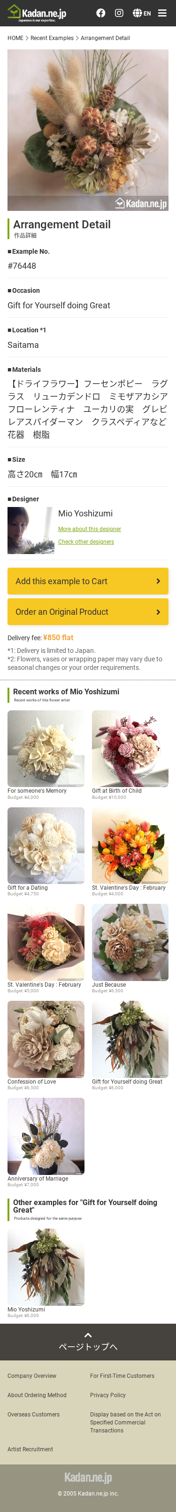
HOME (15, 37)
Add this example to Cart (61, 581)
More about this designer (89, 528)
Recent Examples (52, 37)
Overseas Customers (34, 1414)
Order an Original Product (61, 611)
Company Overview (32, 1375)
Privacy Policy (108, 1395)
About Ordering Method (37, 1395)
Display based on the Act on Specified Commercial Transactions (125, 1422)
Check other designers (86, 541)
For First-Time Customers (122, 1375)
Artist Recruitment (30, 1449)
